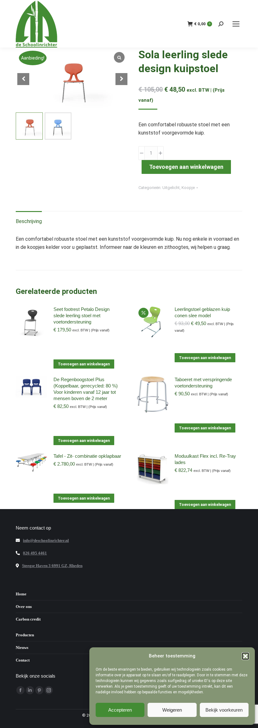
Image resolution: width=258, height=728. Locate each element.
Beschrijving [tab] (29, 221)
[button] (245, 656)
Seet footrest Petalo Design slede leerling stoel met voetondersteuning (81, 315)
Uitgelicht (171, 187)
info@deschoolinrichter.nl (46, 540)
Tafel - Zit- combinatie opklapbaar (87, 456)
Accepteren (120, 710)
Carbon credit (28, 619)
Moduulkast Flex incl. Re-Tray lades (205, 459)
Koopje (188, 187)
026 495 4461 (35, 553)
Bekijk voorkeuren (224, 710)
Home (21, 594)
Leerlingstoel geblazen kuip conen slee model (202, 312)
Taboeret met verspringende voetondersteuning (203, 382)
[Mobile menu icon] (236, 24)
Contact (23, 660)
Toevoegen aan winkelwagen (186, 166)
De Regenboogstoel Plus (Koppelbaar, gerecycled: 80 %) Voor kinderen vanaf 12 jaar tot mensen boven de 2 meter (85, 389)
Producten (25, 635)
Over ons (24, 606)
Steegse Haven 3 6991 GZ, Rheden (52, 565)
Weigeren (172, 710)
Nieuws (22, 647)
